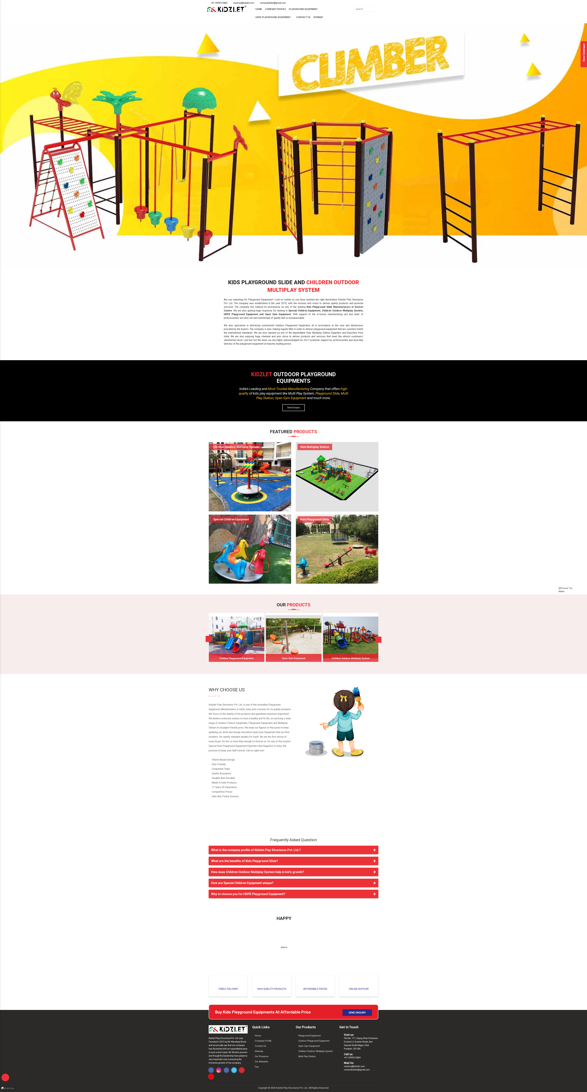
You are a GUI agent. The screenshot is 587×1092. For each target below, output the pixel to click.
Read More (250, 447)
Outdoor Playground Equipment (237, 658)
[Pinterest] (211, 1076)
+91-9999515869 (352, 1057)
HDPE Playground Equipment (273, 17)
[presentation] (209, 639)
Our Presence (261, 1056)
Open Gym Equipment (293, 658)
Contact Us (303, 17)
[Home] (228, 1029)
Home (258, 9)
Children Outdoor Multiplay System (351, 658)
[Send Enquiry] (5, 1077)
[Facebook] (211, 1070)
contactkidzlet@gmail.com (357, 1069)
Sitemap (318, 17)
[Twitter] (234, 1070)
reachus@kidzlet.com (354, 1066)
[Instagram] (218, 1070)
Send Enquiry (293, 407)
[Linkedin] (226, 1070)
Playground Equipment (303, 9)
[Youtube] (241, 1070)
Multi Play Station (307, 1056)
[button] (44, 145)
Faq (256, 1066)
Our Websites (261, 1061)
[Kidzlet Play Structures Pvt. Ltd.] (226, 9)
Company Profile (275, 9)
